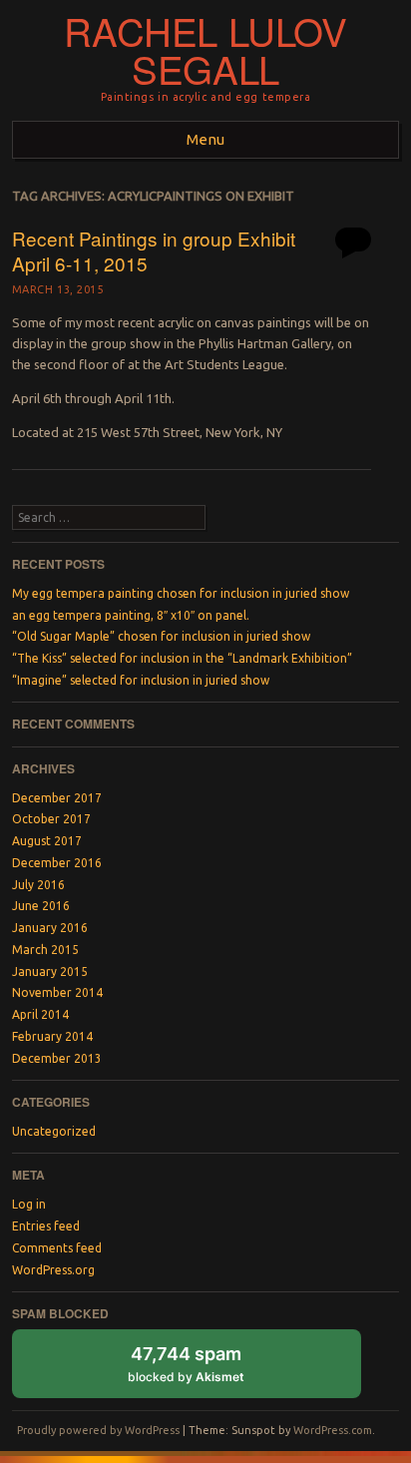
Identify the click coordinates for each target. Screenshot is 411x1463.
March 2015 (45, 949)
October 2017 (51, 818)
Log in (29, 1204)
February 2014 (52, 1036)
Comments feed (57, 1247)
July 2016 (38, 884)
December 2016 (57, 862)
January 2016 (50, 927)
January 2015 (50, 971)
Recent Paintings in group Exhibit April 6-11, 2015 (153, 250)
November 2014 (57, 992)
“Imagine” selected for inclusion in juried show (140, 680)
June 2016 (41, 905)
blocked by (205, 1370)
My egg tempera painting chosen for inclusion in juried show (180, 593)
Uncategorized (54, 1131)
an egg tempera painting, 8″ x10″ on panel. (130, 615)
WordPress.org (53, 1269)
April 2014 (40, 1014)
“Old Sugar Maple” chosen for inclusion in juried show (161, 636)
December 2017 (57, 797)
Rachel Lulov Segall (205, 50)
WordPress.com (332, 1430)
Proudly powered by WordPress (98, 1430)
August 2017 (47, 840)
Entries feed (46, 1225)
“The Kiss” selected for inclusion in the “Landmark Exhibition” (182, 658)
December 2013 (57, 1058)
